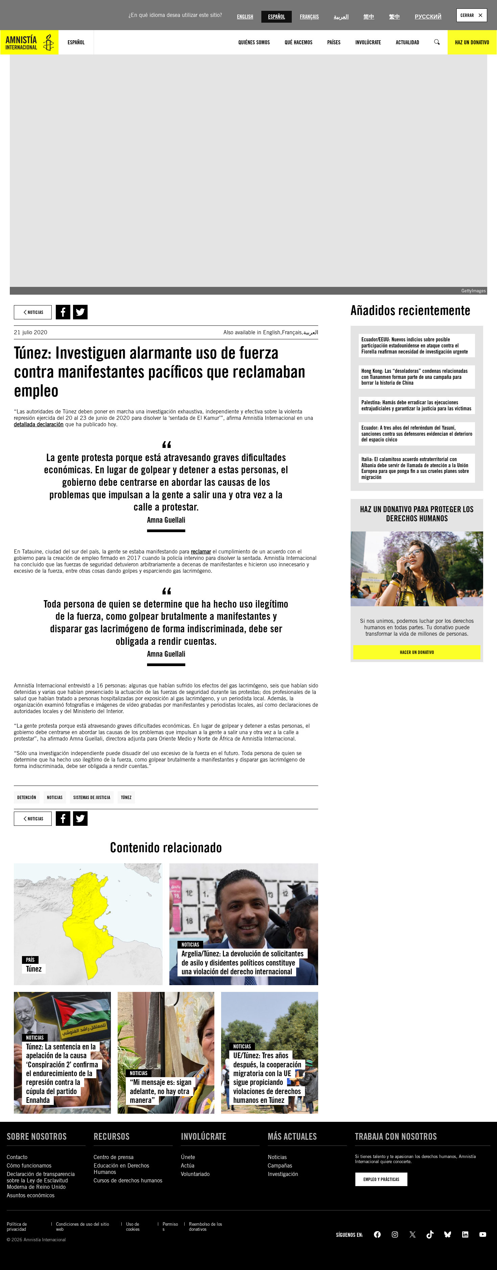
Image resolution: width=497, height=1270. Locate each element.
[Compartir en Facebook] (63, 312)
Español (276, 17)
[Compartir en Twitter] (80, 312)
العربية (341, 17)
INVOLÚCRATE (203, 1136)
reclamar (201, 551)
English (245, 17)
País (30, 960)
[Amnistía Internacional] (29, 42)
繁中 (394, 17)
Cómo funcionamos (29, 1165)
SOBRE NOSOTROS (37, 1136)
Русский (428, 17)
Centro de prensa (114, 1157)
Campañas (280, 1165)
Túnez (126, 797)
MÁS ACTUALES (292, 1136)
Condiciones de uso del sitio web (82, 1227)
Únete (188, 1157)
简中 (368, 17)
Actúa (187, 1165)
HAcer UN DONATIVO (417, 652)
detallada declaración (39, 424)
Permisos (170, 1227)
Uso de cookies (133, 1227)
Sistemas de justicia (91, 797)
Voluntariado (195, 1174)
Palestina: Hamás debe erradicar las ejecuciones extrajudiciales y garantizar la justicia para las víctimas (416, 405)
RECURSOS (111, 1136)
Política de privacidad (17, 1227)
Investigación (283, 1174)
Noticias (55, 797)
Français (309, 17)
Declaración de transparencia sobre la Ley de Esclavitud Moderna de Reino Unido (41, 1180)
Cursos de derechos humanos (128, 1180)
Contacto (17, 1157)
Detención (26, 797)
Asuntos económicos (30, 1195)
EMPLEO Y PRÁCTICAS (381, 1179)
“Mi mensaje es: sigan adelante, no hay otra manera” (160, 1091)
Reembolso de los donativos (205, 1227)
